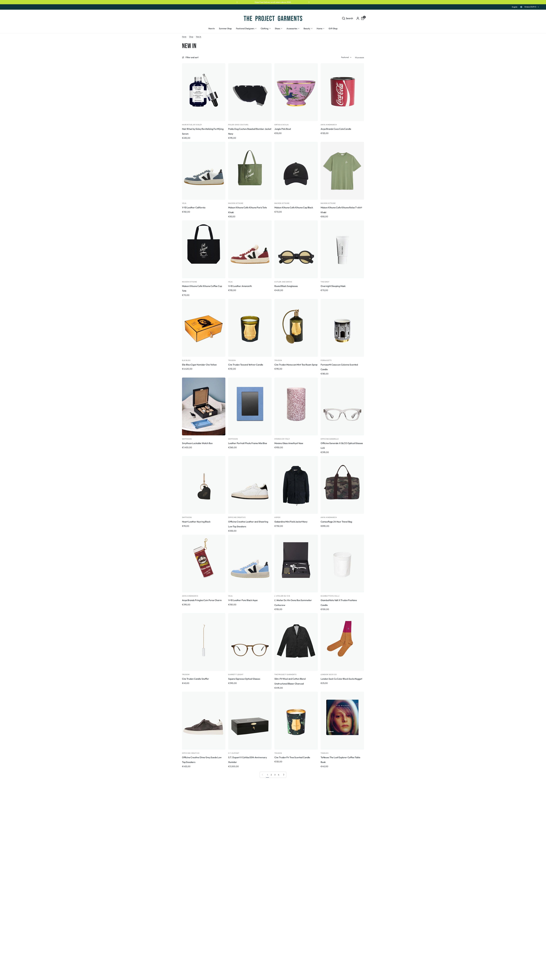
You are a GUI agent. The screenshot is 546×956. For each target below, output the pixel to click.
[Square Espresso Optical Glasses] (250, 642)
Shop (191, 37)
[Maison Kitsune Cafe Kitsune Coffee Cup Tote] (203, 249)
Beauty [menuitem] (307, 28)
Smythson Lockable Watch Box (197, 443)
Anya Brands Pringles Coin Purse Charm (202, 600)
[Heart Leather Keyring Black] (203, 485)
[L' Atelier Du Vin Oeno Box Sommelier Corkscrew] (296, 564)
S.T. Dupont (233, 753)
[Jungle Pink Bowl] (296, 92)
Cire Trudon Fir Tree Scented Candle (292, 757)
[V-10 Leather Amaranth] (250, 249)
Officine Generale (330, 439)
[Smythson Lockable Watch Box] (203, 406)
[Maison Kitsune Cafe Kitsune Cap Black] (296, 171)
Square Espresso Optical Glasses (244, 678)
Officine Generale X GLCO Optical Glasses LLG (342, 445)
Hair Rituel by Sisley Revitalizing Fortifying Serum (202, 131)
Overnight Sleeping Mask (333, 286)
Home (184, 37)
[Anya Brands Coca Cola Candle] (342, 92)
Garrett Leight (235, 675)
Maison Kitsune (235, 203)
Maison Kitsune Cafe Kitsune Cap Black (293, 207)
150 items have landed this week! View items (273, 2)
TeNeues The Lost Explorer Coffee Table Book (340, 760)
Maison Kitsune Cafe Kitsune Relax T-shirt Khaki (341, 210)
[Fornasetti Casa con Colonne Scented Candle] (342, 328)
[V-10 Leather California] (203, 171)
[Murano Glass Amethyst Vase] (296, 406)
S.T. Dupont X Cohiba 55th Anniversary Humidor (247, 760)
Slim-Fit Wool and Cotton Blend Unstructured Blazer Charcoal (290, 681)
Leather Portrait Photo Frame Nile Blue (247, 443)
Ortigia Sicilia (281, 125)
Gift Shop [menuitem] (333, 28)
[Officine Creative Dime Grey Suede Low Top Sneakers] (203, 721)
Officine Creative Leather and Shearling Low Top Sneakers (248, 524)
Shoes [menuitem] (277, 28)
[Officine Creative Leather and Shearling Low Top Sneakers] (250, 485)
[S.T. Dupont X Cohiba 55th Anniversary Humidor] (250, 721)
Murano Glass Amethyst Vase (288, 443)
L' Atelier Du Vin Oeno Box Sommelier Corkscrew (293, 602)
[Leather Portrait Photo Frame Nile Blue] (250, 406)
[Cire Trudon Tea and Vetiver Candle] (250, 328)
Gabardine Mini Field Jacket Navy (290, 521)
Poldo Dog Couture (238, 125)
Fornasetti (326, 360)
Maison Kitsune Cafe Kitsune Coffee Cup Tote (202, 288)
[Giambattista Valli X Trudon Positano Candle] (342, 564)
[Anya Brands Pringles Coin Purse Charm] (203, 564)
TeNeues (324, 753)
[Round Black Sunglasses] (296, 249)
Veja (184, 203)
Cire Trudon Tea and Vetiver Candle (245, 364)
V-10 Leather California (193, 207)
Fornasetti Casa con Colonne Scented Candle (339, 367)
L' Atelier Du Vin (282, 596)
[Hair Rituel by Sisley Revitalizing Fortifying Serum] (203, 92)
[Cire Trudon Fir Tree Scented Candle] (296, 721)
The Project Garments (285, 675)
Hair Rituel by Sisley (192, 125)
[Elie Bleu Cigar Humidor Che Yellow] (203, 328)
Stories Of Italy (282, 439)
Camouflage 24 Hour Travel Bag (336, 521)
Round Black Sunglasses (286, 286)
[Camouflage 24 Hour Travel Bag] (342, 485)
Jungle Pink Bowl (282, 128)
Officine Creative (237, 517)
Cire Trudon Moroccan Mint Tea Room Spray (296, 364)
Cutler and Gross (283, 282)
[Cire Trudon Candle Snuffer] (203, 642)
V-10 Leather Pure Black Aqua (243, 600)
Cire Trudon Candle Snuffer (195, 678)
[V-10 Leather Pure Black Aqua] (250, 564)
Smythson (187, 439)
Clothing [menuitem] (264, 28)
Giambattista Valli (330, 596)
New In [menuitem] (211, 28)
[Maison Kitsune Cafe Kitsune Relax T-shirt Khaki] (342, 171)
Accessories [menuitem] (292, 28)
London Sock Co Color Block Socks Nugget (341, 678)
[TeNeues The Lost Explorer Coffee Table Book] (342, 721)
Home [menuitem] (319, 28)
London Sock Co (329, 675)
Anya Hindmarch (329, 125)
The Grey (325, 282)
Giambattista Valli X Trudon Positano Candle (339, 602)
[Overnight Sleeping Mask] (342, 249)
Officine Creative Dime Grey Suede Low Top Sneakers (202, 760)
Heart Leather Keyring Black (196, 521)
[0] (362, 18)
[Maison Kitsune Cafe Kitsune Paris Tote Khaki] (250, 171)
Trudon (232, 360)
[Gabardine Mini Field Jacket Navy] (296, 485)
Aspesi (277, 517)
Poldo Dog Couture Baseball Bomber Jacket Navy (249, 131)
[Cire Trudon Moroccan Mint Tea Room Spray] (296, 328)
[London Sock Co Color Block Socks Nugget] (342, 642)
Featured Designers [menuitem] (245, 28)
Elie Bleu (186, 360)
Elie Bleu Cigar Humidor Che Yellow (199, 364)
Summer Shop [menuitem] (225, 28)
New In (198, 37)
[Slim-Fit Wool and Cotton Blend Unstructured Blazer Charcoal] (296, 642)
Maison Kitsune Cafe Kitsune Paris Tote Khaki (247, 210)
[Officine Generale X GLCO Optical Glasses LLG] (342, 406)
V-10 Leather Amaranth (240, 286)
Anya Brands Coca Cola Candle (336, 128)
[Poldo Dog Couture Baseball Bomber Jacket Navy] (250, 92)
